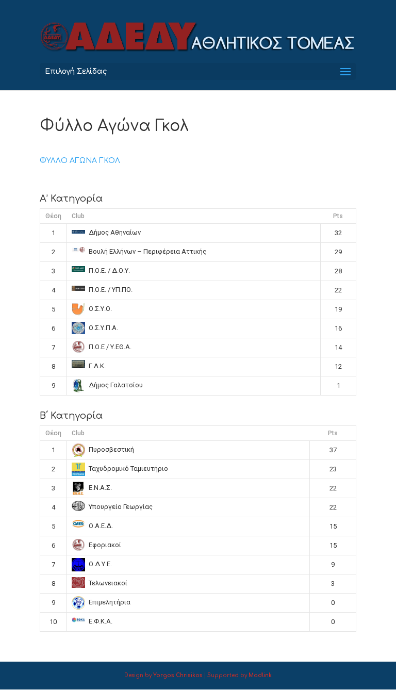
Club (78, 216)
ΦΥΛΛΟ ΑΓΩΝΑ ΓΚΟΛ (80, 161)
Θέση (53, 216)
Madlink (260, 675)
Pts (338, 216)
